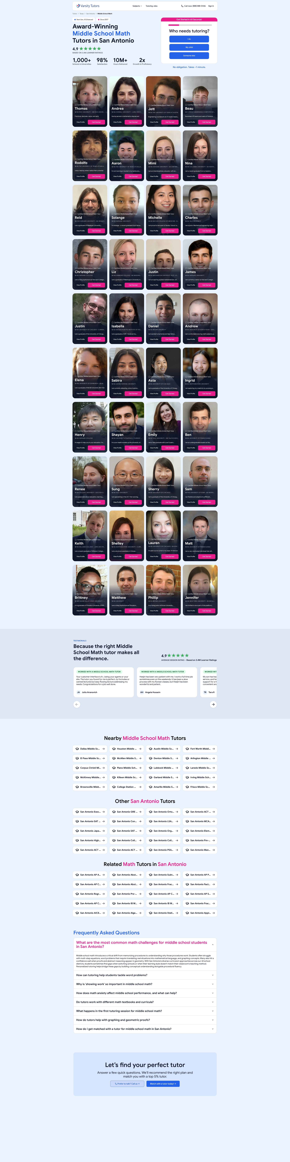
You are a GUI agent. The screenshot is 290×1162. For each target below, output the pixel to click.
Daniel (153, 326)
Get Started (96, 122)
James (190, 272)
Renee (80, 489)
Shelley (117, 543)
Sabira (117, 380)
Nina (188, 163)
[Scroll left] (76, 704)
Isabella (118, 326)
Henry (80, 435)
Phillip (153, 597)
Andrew (191, 326)
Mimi (152, 163)
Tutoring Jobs (151, 6)
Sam (188, 489)
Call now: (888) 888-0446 (195, 6)
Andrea (118, 108)
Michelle (155, 217)
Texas (82, 14)
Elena (79, 380)
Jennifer (192, 597)
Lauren (154, 543)
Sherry (153, 489)
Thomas (81, 108)
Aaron (116, 163)
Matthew (119, 597)
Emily (152, 435)
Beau (189, 108)
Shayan (117, 435)
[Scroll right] (213, 704)
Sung (116, 489)
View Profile (81, 122)
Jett (151, 109)
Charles (191, 217)
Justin (153, 272)
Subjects (136, 6)
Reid (78, 217)
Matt (189, 543)
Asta (152, 380)
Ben (188, 435)
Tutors (74, 14)
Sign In (211, 6)
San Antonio (90, 14)
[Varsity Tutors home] (87, 6)
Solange (118, 217)
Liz (114, 272)
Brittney (81, 597)
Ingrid (190, 380)
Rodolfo (81, 163)
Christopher (84, 272)
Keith (79, 543)
